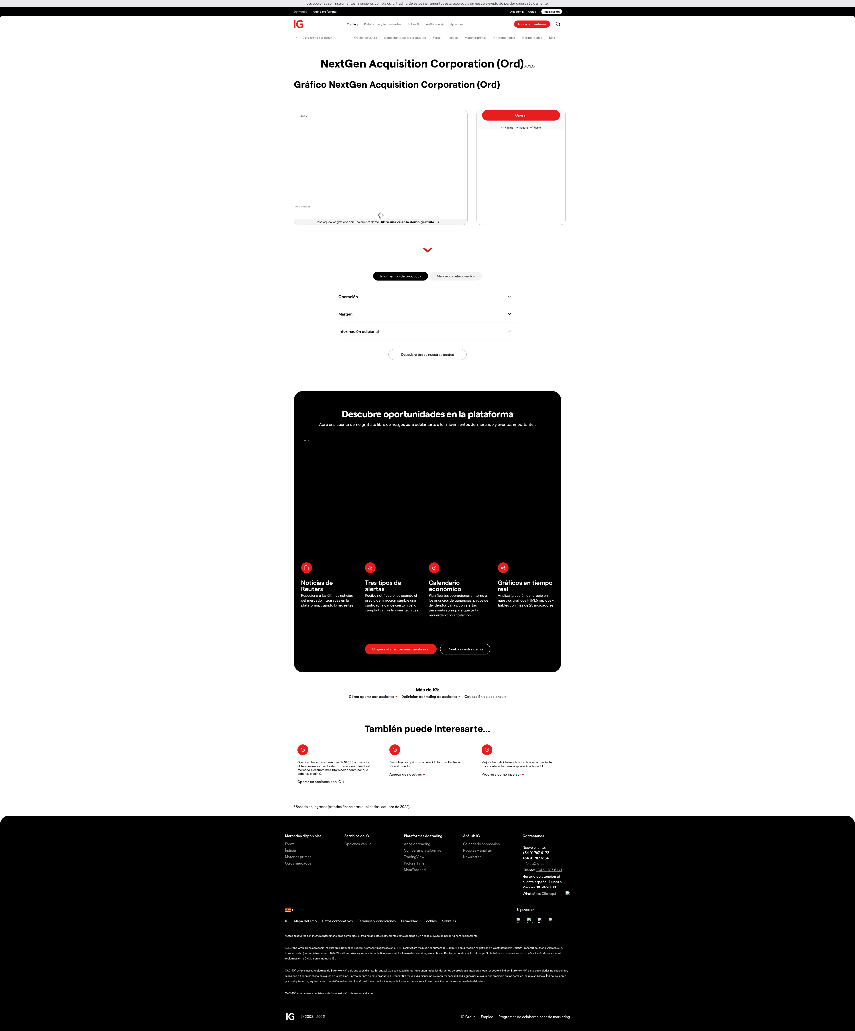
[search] (558, 24)
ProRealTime (414, 863)
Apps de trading (417, 844)
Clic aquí (549, 893)
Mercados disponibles (303, 836)
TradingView (414, 857)
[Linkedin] (551, 920)
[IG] (299, 24)
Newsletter (472, 857)
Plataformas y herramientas (382, 24)
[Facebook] (519, 920)
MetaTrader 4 (415, 869)
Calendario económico (481, 844)
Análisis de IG (435, 24)
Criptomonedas (504, 37)
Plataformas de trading (423, 836)
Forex (437, 37)
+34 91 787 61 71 (549, 870)
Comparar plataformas (422, 850)
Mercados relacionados (456, 276)
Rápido (509, 127)
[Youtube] (540, 920)
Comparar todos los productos (405, 37)
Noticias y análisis (477, 850)
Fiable (537, 127)
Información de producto (400, 276)
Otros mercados (298, 863)
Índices (453, 37)
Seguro (523, 127)
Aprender (456, 24)
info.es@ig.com (535, 863)
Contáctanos (533, 836)
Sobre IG (413, 24)
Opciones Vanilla (365, 37)
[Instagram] (530, 920)
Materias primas (475, 37)
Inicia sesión (552, 11)
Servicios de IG (356, 836)
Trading (352, 24)
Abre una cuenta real (532, 24)
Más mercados (532, 37)
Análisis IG (471, 836)
